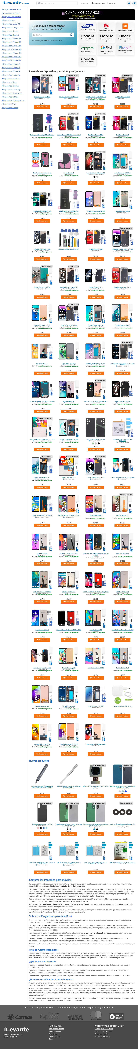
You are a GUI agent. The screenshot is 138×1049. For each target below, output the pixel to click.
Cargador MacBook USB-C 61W (122, 706)
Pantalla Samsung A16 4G (95, 325)
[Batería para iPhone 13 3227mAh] (69, 161)
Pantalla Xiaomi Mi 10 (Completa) (96, 744)
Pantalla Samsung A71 (68, 668)
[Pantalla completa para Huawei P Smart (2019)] (42, 580)
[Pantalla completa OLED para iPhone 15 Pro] (69, 275)
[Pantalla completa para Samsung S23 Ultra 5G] (42, 85)
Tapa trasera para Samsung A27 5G (42, 824)
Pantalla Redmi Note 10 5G (96, 668)
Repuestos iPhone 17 (12, 60)
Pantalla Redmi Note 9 (122, 554)
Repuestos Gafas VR (11, 24)
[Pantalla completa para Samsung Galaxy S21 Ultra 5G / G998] (96, 161)
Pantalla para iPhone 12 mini (122, 287)
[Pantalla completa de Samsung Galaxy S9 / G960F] (96, 694)
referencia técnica (53, 29)
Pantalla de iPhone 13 (122, 135)
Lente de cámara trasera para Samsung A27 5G (122, 824)
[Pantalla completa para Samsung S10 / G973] (96, 351)
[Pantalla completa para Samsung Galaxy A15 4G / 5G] (96, 199)
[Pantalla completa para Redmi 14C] (69, 389)
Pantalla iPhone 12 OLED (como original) (69, 135)
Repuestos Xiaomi (125, 30)
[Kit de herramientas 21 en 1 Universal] (69, 237)
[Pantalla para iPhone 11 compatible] (42, 161)
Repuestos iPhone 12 (106, 40)
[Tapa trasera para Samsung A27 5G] (42, 812)
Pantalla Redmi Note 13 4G (42, 325)
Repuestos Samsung (87, 30)
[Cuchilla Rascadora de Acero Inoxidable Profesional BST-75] (69, 774)
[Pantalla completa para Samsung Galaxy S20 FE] (122, 313)
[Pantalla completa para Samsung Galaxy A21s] (122, 580)
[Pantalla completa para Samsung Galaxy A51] (69, 503)
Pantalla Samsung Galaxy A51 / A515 (69, 516)
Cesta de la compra (134, 3)
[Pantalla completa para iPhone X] (122, 465)
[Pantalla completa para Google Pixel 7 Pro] (42, 275)
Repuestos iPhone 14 (125, 51)
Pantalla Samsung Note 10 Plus (69, 439)
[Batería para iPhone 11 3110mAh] (69, 199)
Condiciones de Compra (103, 1031)
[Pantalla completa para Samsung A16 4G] (96, 313)
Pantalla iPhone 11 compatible (42, 173)
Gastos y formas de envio (104, 1029)
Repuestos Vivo (9, 104)
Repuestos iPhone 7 (11, 64)
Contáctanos (53, 1034)
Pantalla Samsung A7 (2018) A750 (42, 516)
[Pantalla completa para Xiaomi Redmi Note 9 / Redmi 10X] (122, 542)
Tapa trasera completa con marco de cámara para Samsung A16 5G (122, 786)
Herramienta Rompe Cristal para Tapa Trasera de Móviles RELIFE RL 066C (42, 786)
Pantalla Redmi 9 (42, 554)
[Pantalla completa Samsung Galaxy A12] (122, 503)
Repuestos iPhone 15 (87, 62)
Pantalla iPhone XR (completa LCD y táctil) (42, 401)
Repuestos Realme (11, 86)
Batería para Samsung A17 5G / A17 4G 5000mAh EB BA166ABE (95, 863)
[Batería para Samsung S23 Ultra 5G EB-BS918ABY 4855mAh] (122, 427)
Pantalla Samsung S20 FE (122, 325)
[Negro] (94, 177)
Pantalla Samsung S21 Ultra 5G (96, 173)
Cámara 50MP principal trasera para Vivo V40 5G (96, 786)
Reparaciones (8, 20)
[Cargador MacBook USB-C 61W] (122, 694)
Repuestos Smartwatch (13, 93)
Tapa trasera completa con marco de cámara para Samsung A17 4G (96, 824)
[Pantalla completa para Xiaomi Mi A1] (69, 580)
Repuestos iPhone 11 (125, 40)
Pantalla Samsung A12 (122, 516)
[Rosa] (38, 828)
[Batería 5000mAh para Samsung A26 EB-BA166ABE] (69, 850)
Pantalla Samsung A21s (122, 592)
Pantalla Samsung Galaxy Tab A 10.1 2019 (42, 439)
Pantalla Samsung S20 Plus (42, 478)
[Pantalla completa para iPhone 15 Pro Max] (42, 237)
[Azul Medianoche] (125, 791)
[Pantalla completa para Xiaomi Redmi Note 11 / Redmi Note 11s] (122, 618)
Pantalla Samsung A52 (42, 706)
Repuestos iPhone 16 (12, 56)
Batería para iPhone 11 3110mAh (68, 211)
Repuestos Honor (10, 31)
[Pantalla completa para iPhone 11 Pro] (96, 275)
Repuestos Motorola (11, 75)
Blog (51, 1039)
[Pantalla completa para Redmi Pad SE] (69, 465)
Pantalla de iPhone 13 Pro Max (42, 211)
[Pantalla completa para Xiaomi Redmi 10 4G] (122, 656)
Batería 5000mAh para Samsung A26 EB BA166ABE (69, 863)
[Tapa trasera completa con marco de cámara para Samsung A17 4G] (96, 812)
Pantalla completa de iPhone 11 (69, 97)
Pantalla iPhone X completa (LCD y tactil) (123, 478)
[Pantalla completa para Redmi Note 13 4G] (42, 313)
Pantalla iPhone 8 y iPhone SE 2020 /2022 (68, 630)
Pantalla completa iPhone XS (42, 668)
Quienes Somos (55, 1036)
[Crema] (96, 443)
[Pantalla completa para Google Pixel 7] (96, 389)
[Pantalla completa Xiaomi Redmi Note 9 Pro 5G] (42, 732)
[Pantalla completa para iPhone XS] (42, 656)
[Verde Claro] (123, 791)
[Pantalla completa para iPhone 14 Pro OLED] (96, 465)
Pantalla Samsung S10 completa (95, 363)
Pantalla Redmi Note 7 (95, 516)
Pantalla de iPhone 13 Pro (95, 135)
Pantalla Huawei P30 (96, 630)
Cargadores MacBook (12, 9)
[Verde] (93, 443)
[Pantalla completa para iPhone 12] (96, 237)
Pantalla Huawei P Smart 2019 (42, 592)
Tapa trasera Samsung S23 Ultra (96, 439)
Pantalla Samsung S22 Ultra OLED (96, 97)
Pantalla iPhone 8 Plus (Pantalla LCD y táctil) (96, 592)
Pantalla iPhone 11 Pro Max (122, 401)
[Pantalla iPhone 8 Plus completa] (96, 580)
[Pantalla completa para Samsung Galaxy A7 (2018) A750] (42, 503)
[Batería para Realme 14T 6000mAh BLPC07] (122, 850)
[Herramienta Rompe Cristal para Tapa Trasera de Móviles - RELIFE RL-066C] (42, 774)
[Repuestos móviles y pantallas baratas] (16, 4)
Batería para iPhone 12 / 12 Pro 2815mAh (42, 135)
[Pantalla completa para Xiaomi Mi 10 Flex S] (96, 732)
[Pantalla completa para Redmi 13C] (42, 351)
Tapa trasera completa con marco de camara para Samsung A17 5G (69, 824)
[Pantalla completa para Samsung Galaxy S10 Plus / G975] (122, 161)
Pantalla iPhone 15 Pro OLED (68, 287)
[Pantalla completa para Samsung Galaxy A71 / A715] (69, 656)
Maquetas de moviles (12, 16)
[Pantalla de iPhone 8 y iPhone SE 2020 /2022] (69, 618)
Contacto (85, 3)
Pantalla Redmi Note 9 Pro (42, 744)
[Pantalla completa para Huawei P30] (96, 618)
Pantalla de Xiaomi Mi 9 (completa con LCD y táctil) (95, 554)
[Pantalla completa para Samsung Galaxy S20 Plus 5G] (42, 465)
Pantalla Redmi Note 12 (69, 363)
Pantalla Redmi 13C (42, 363)
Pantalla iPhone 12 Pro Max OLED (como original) (122, 364)
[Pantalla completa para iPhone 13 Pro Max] (42, 199)
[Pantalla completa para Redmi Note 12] (69, 351)
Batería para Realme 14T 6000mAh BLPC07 (122, 862)
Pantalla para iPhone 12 (96, 249)
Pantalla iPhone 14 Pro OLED (95, 478)
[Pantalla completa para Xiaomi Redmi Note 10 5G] (96, 656)
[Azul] (44, 828)
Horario (113, 3)
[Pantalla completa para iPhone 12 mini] (122, 275)
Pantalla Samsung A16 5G (122, 211)
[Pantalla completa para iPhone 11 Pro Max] (122, 389)
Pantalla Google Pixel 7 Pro (42, 287)
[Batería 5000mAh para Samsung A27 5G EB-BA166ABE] (42, 850)
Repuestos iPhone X (11, 71)
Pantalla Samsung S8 (69, 706)
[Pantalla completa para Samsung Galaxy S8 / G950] (69, 694)
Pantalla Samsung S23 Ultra (42, 97)
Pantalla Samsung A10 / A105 (69, 554)
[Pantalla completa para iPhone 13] (122, 123)
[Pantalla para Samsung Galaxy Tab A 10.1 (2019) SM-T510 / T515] (42, 427)
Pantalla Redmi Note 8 (42, 630)
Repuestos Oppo (87, 52)
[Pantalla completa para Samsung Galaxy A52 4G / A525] (42, 694)
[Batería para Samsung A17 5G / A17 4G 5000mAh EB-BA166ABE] (96, 850)
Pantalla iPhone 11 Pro (95, 287)
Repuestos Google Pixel (106, 52)
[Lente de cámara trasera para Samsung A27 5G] (122, 812)
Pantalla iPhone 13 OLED (122, 97)
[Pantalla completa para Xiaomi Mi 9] (96, 542)
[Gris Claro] (120, 791)
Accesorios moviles (11, 13)
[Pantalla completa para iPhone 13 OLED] (122, 85)
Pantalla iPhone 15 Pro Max (42, 249)
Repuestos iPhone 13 (87, 40)
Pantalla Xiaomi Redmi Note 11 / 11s (122, 630)
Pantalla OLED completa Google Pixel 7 (95, 401)
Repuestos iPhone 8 (11, 67)
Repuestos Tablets (10, 97)
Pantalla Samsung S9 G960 (96, 706)
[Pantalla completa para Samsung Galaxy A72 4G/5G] (69, 732)
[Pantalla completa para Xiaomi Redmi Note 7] (96, 503)
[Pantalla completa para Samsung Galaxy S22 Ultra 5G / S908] (96, 85)
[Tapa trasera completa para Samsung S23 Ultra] (96, 427)
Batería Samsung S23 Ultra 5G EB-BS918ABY (123, 440)
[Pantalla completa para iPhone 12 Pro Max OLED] (122, 351)
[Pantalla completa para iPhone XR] (42, 389)
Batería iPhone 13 (69, 173)
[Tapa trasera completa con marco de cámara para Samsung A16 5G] (122, 774)
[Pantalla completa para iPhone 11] (69, 85)
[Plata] (97, 177)
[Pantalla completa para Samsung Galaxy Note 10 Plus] (69, 427)
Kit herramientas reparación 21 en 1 (68, 249)
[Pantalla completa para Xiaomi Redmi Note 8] (42, 618)
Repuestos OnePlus (11, 78)
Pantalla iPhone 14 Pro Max (69, 325)
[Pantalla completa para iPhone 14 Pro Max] (69, 313)
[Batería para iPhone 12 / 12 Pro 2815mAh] (42, 123)
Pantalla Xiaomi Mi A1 (68, 592)
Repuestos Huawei (106, 30)
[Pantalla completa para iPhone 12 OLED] (69, 123)
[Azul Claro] (94, 829)
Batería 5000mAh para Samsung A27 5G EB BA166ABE (42, 863)
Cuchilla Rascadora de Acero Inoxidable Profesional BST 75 (69, 786)
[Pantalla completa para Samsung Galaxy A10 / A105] (69, 542)
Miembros (129, 3)
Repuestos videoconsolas (13, 100)
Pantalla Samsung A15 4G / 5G (96, 211)
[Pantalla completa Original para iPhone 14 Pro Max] (122, 237)
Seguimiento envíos (99, 3)
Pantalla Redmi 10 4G (122, 668)
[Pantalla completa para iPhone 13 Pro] (96, 123)
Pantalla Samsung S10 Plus (122, 173)
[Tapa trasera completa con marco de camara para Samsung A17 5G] (69, 812)
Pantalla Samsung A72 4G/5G (69, 744)
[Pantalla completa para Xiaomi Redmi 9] (42, 542)
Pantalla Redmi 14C (69, 401)
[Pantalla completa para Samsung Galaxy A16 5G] (122, 199)
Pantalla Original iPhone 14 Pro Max (122, 249)
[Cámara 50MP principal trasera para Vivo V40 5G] (96, 774)
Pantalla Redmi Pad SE (68, 478)
